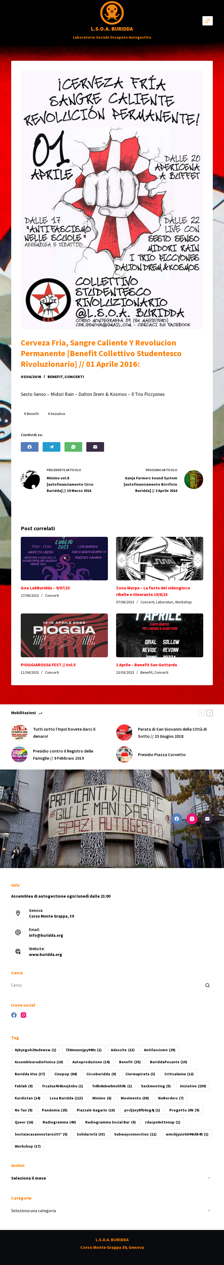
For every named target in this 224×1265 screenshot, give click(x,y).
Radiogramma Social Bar (110, 1122)
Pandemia (54, 1110)
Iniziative (193, 1086)
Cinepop (65, 1073)
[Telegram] (51, 447)
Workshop (183, 602)
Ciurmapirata (140, 1073)
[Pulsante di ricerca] (207, 985)
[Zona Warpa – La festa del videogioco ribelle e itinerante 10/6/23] (159, 559)
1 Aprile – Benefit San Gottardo (146, 664)
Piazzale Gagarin (96, 1110)
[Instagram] (192, 818)
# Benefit (31, 413)
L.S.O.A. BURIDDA (112, 28)
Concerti (74, 377)
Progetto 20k (184, 1110)
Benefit (55, 377)
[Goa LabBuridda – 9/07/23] (64, 559)
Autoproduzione (91, 1061)
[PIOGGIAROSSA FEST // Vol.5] (64, 635)
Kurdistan (27, 1098)
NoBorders (171, 1098)
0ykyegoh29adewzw (35, 1049)
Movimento (135, 1098)
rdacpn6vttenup (162, 1122)
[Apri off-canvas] (207, 20)
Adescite (122, 1049)
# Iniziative (56, 413)
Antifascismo (159, 1049)
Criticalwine (179, 1073)
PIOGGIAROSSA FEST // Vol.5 (48, 664)
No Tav (24, 1110)
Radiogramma (59, 1122)
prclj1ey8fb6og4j (142, 1110)
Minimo (101, 1098)
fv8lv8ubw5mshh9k (112, 1086)
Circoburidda (101, 1073)
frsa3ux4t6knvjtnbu (62, 1086)
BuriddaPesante (168, 1061)
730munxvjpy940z (84, 1049)
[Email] (95, 447)
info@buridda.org (46, 935)
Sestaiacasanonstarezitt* (41, 1134)
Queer (24, 1122)
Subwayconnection (135, 1134)
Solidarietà (91, 1134)
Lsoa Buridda (66, 1098)
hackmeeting (156, 1086)
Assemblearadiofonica (39, 1061)
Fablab (24, 1086)
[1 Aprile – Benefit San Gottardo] (159, 635)
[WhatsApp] (73, 447)
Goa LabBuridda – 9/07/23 (45, 587)
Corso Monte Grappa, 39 (51, 916)
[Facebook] (30, 447)
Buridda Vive (30, 1073)
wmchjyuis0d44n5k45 (187, 1134)
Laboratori (164, 602)
